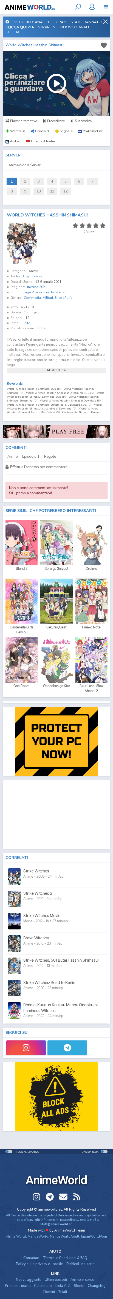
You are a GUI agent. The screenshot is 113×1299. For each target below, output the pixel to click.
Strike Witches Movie (41, 915)
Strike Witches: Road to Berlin (49, 982)
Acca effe (57, 292)
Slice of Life (63, 297)
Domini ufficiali (55, 1291)
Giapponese (32, 276)
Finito (26, 323)
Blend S (21, 568)
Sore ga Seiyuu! (56, 568)
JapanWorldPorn (94, 1236)
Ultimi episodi (56, 1279)
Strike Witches (36, 871)
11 (52, 191)
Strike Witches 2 (37, 893)
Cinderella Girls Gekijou (21, 629)
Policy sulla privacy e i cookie (39, 1264)
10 (38, 191)
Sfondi (79, 1285)
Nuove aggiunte (28, 1279)
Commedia (32, 297)
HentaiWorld (16, 1236)
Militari (48, 297)
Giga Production (36, 292)
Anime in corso (82, 1279)
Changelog (97, 1285)
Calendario (43, 1285)
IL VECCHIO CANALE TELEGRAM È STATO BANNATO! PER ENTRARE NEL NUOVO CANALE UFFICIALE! (54, 27)
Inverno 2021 (37, 287)
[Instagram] (26, 1047)
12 (65, 191)
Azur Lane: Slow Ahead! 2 (91, 688)
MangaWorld (38, 1236)
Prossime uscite (17, 1285)
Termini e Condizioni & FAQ (65, 1257)
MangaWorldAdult (64, 1236)
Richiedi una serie (80, 1264)
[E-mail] (63, 1197)
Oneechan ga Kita (56, 686)
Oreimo (91, 568)
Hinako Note (91, 627)
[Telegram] (67, 1047)
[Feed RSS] (76, 1197)
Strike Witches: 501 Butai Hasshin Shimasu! (61, 960)
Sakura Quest (56, 627)
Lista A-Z (62, 1285)
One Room (21, 686)
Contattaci (31, 1257)
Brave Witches (36, 937)
